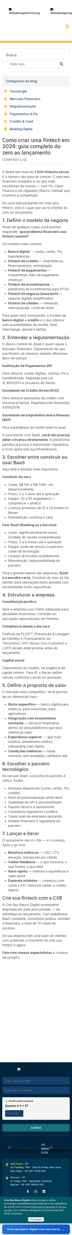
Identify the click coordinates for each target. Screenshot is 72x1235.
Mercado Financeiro (24, 99)
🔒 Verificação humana (19, 1100)
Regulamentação (22, 106)
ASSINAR (36, 1127)
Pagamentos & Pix (23, 114)
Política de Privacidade (42, 1206)
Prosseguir (36, 1219)
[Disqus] (36, 1009)
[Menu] (67, 26)
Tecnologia (18, 91)
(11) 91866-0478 (46, 11)
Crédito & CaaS (21, 121)
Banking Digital (20, 129)
